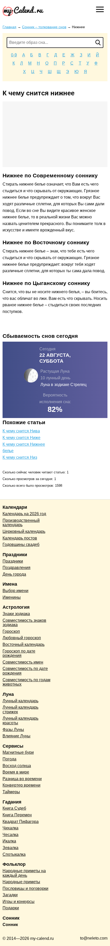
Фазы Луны (13, 729)
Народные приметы (21, 882)
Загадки (10, 895)
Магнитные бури (18, 752)
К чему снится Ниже (21, 437)
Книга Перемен (17, 815)
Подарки (11, 908)
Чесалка (10, 834)
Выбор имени (15, 590)
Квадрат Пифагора (21, 821)
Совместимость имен (23, 662)
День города (14, 574)
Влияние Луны (16, 736)
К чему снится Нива (21, 431)
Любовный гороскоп (22, 638)
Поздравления (16, 567)
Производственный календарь (21, 522)
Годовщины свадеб (21, 544)
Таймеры (11, 792)
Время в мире (16, 772)
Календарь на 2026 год (24, 514)
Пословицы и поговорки (25, 888)
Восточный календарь (24, 644)
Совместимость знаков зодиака (24, 622)
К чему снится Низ (20, 457)
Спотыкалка (14, 854)
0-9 (14, 55)
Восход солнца (17, 766)
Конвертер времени (21, 785)
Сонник (10, 924)
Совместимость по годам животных (26, 682)
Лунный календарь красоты (20, 720)
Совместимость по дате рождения (25, 670)
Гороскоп (11, 631)
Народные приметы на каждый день (24, 873)
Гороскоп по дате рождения (19, 653)
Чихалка (10, 828)
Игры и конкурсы (19, 901)
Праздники (13, 561)
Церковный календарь (24, 531)
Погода (9, 759)
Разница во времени (22, 779)
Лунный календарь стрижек (20, 709)
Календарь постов (20, 538)
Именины (12, 597)
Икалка (9, 841)
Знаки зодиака (16, 614)
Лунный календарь (20, 701)
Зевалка (10, 848)
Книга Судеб (14, 808)
